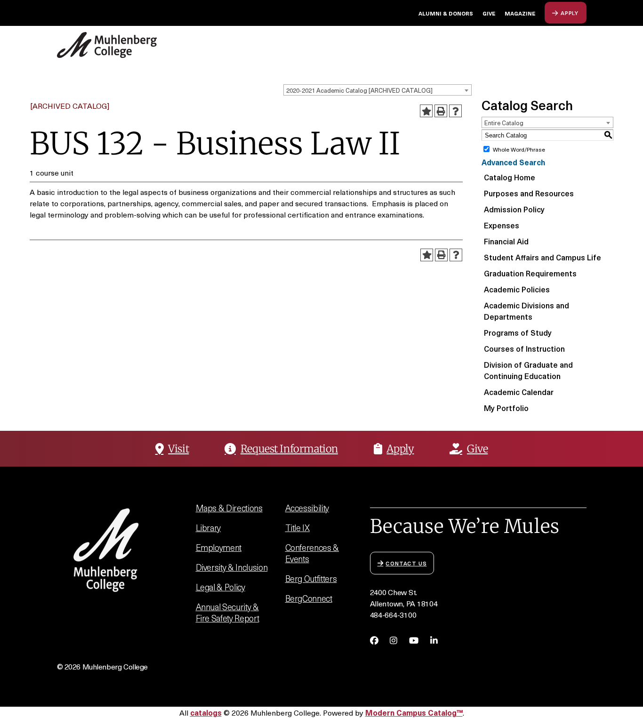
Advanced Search (513, 162)
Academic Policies (517, 289)
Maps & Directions (229, 507)
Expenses (501, 225)
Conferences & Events (312, 553)
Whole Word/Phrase (519, 149)
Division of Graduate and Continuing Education (528, 370)
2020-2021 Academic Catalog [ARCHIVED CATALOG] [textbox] (359, 90)
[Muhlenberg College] (131, 45)
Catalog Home (509, 177)
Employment (219, 547)
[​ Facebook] (374, 640)
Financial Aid (506, 241)
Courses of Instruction (524, 348)
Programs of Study (518, 332)
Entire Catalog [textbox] (503, 122)
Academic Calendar (519, 391)
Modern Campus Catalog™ (414, 712)
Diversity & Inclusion (232, 567)
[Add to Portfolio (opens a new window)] (426, 111)
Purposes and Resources (529, 193)
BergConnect (308, 598)
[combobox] (377, 90)
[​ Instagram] (393, 640)
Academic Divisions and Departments (526, 310)
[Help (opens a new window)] (455, 111)
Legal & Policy (220, 587)
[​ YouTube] (413, 640)
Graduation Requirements (530, 273)
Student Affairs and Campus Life (542, 257)
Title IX (297, 527)
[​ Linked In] (434, 640)
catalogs (206, 712)
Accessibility (307, 507)
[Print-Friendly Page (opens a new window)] (440, 111)
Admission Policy (514, 209)
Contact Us (406, 563)
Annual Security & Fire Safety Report (227, 612)
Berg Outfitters (311, 578)
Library (208, 527)
